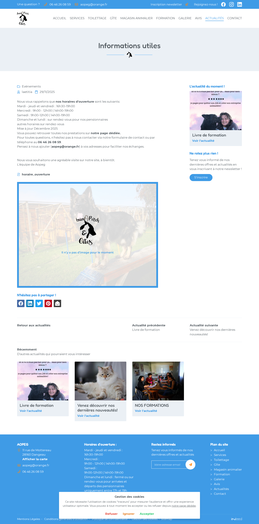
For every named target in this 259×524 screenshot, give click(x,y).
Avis (198, 18)
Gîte (113, 18)
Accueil (59, 18)
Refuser (111, 514)
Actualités (214, 18)
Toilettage (97, 18)
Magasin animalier (136, 18)
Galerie (185, 18)
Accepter (147, 514)
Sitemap (166, 519)
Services (77, 18)
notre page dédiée (184, 505)
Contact (234, 18)
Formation (165, 18)
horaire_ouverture (36, 174)
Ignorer (128, 514)
